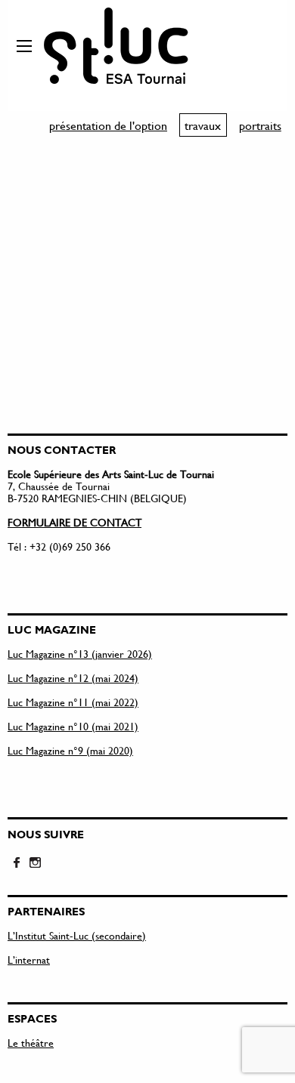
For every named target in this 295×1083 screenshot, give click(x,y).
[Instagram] (35, 863)
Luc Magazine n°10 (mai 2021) (73, 726)
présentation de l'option (108, 125)
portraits (260, 125)
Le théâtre (31, 1043)
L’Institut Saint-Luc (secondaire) (77, 935)
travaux (203, 125)
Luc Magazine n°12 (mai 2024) (73, 678)
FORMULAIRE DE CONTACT (74, 522)
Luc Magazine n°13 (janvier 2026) (80, 654)
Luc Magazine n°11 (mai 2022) (73, 702)
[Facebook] (17, 863)
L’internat (29, 959)
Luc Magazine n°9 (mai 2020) (70, 750)
